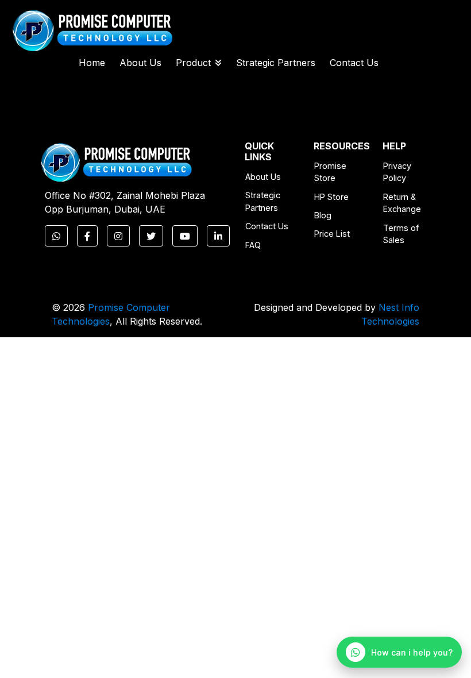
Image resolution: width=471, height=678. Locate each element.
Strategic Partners (275, 62)
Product (193, 62)
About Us (140, 62)
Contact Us (354, 62)
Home (92, 62)
